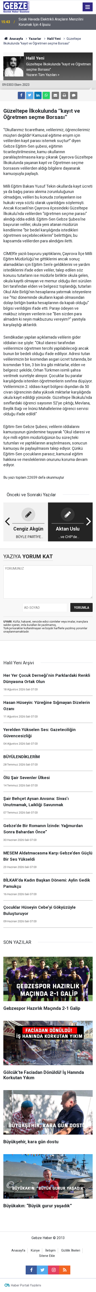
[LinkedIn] (38, 95)
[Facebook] (21, 95)
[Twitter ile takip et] (42, 1270)
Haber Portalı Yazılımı (26, 1285)
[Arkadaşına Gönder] (55, 95)
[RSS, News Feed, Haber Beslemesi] (64, 1270)
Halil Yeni (54, 38)
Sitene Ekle (47, 1256)
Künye (35, 1250)
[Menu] (88, 7)
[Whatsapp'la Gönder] (46, 95)
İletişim (50, 1250)
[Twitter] (29, 95)
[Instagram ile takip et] (53, 1270)
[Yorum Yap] (73, 95)
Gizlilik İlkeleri (70, 1250)
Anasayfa (16, 38)
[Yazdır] (64, 95)
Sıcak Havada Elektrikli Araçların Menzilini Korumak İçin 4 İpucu (51, 22)
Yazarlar (35, 38)
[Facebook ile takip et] (31, 1270)
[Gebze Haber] (16, 6)
